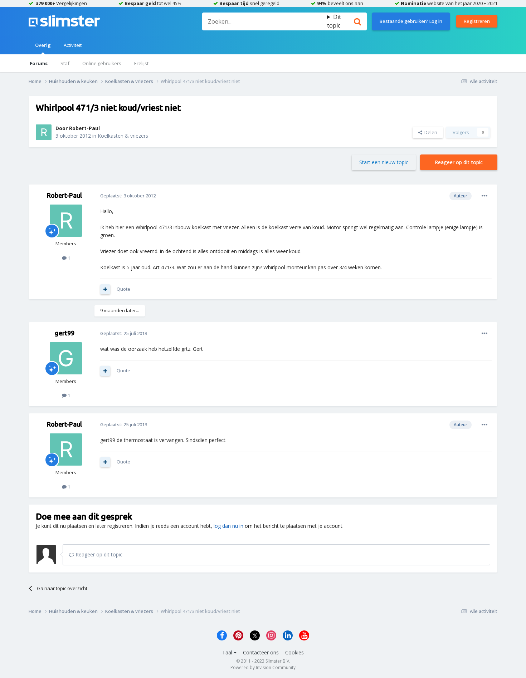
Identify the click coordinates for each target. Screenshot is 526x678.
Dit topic (334, 21)
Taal (228, 652)
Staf (64, 63)
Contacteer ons (261, 652)
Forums (39, 63)
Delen (429, 132)
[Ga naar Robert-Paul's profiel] (44, 132)
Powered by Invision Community (263, 667)
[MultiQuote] (105, 289)
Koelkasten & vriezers (123, 135)
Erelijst (141, 63)
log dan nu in (228, 525)
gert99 (64, 332)
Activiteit (73, 45)
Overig (43, 45)
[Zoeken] (357, 21)
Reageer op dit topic (459, 162)
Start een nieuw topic (383, 162)
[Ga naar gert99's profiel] (66, 358)
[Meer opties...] (484, 196)
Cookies (294, 652)
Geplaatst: (128, 195)
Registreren (477, 21)
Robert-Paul (84, 128)
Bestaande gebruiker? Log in (411, 21)
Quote (123, 289)
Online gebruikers (101, 63)
